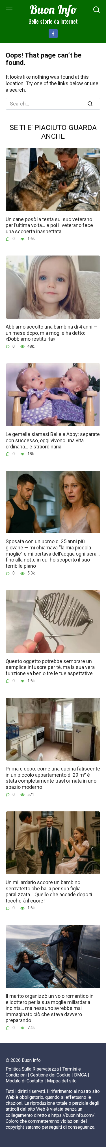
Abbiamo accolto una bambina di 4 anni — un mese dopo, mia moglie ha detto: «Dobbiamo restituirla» (52, 333)
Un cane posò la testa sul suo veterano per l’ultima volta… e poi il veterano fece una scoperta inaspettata (49, 225)
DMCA (80, 1075)
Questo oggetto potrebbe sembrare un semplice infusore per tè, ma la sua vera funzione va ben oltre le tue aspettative (50, 667)
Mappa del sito (62, 1081)
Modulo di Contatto (24, 1081)
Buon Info (53, 9)
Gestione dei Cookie (50, 1075)
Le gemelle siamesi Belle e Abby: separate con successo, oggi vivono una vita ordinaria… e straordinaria (53, 440)
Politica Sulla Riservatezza (33, 1069)
